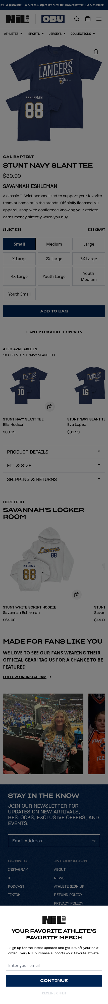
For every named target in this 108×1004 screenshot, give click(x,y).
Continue (54, 980)
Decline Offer (54, 993)
